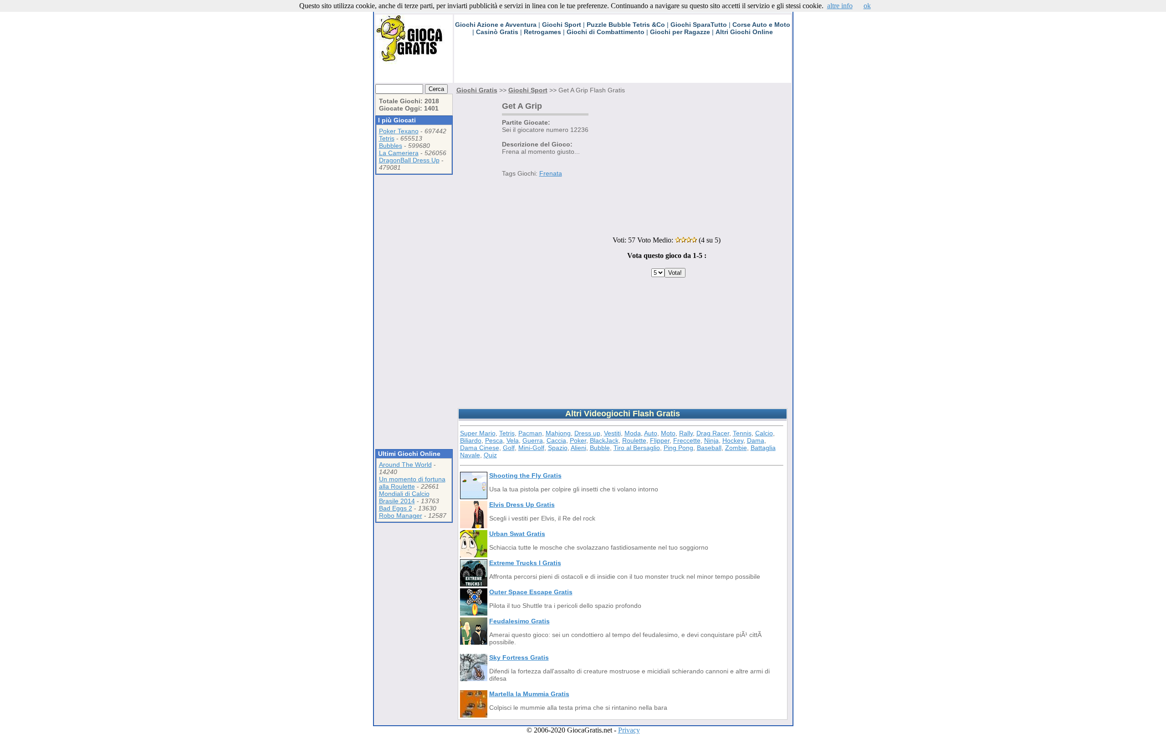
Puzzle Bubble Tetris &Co (626, 24)
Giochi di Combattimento (605, 31)
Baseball (709, 447)
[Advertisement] (620, 62)
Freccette (687, 440)
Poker (578, 440)
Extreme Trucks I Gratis (525, 562)
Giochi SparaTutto (698, 24)
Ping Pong (678, 447)
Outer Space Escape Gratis (531, 592)
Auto (650, 433)
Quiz (490, 455)
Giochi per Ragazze (680, 31)
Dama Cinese (479, 447)
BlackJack (604, 440)
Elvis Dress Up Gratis (522, 504)
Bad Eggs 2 (395, 508)
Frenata (550, 173)
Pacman (530, 433)
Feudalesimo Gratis (519, 621)
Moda (632, 433)
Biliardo (470, 440)
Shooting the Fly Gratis (525, 475)
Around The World (405, 464)
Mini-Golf (531, 447)
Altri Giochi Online (744, 31)
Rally (686, 433)
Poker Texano (399, 131)
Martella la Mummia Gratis (529, 694)
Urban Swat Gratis (517, 533)
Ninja (711, 440)
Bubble (600, 447)
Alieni (578, 447)
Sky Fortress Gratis (519, 657)
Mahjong (558, 433)
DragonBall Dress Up (409, 160)
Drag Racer (712, 433)
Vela (512, 440)
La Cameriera (399, 153)
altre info (840, 6)
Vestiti (612, 433)
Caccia (556, 440)
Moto (668, 433)
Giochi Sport (561, 24)
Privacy (629, 730)
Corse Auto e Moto (761, 24)
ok (867, 6)
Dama (755, 440)
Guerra (532, 440)
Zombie (736, 447)
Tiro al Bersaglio (637, 447)
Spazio (558, 447)
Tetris (386, 138)
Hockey (732, 440)
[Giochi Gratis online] (414, 62)
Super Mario (478, 433)
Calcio (764, 433)
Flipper (660, 440)
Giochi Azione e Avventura (496, 24)
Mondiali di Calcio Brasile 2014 (404, 497)
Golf (509, 447)
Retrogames (542, 31)
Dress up (587, 433)
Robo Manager (400, 515)
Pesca (494, 440)
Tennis (742, 433)
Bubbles (390, 145)
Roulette (634, 440)
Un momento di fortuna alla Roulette (412, 482)
